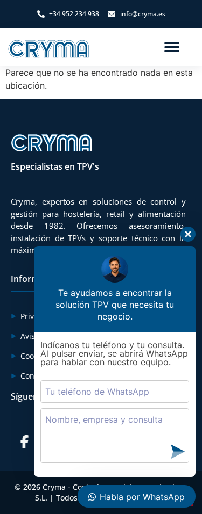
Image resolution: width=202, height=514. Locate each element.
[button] (171, 47)
